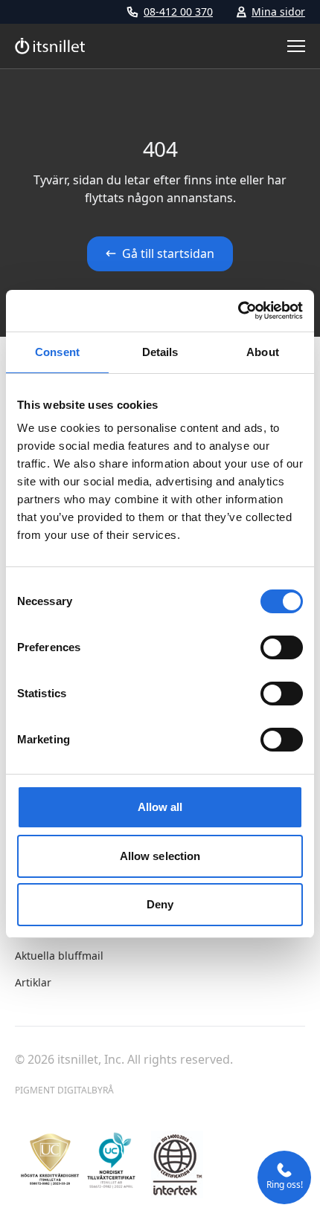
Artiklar (33, 982)
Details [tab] (160, 352)
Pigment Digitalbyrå (64, 1090)
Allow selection (160, 856)
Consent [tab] (57, 352)
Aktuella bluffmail (59, 956)
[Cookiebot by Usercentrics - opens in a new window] (238, 310)
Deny (160, 904)
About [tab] (262, 352)
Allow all (160, 807)
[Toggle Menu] (296, 46)
